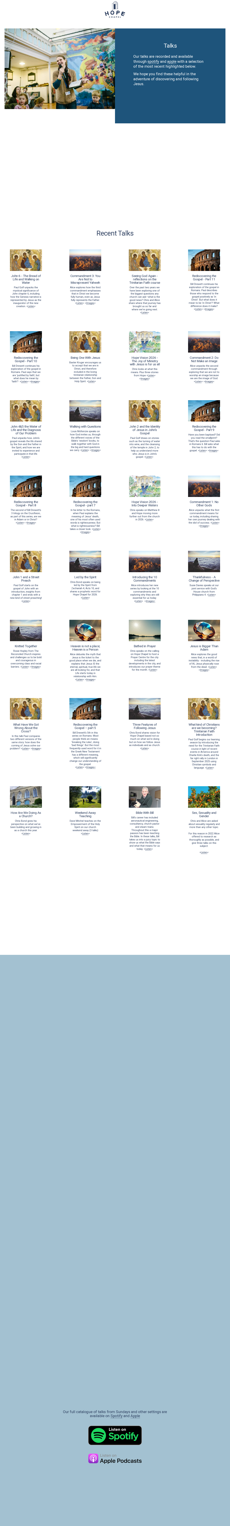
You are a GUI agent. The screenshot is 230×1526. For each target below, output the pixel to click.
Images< (150, 601)
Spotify (116, 1416)
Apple (135, 1416)
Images (90, 303)
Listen (31, 306)
